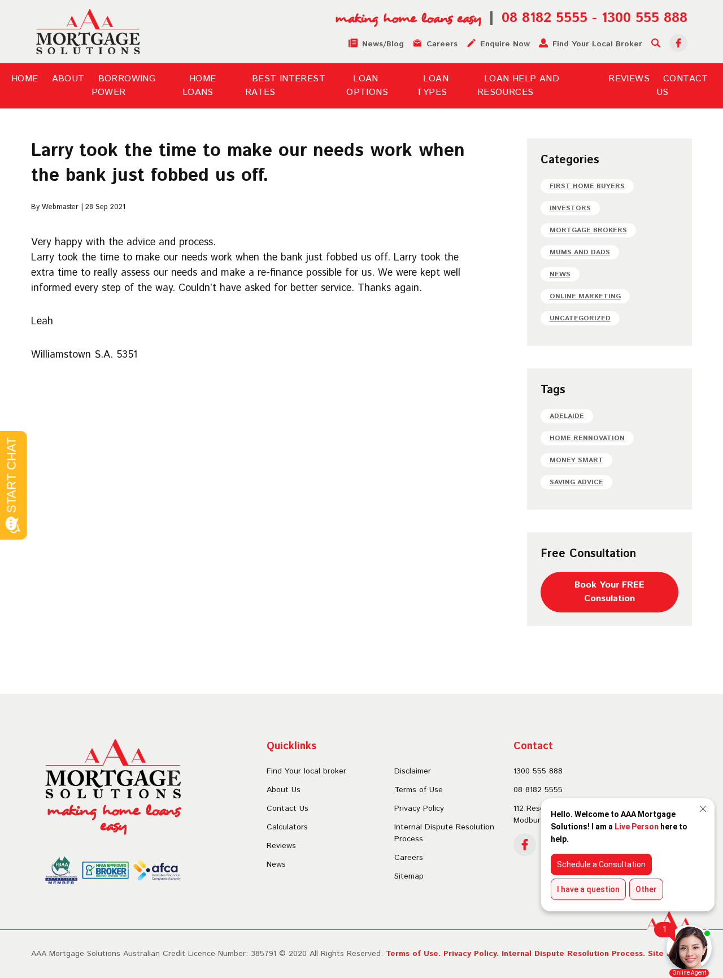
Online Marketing (585, 296)
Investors (570, 208)
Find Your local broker (306, 771)
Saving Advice (576, 482)
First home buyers (587, 186)
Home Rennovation (587, 438)
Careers (408, 857)
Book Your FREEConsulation (609, 592)
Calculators (287, 827)
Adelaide (567, 416)
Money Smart (576, 460)
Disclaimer (412, 771)
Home (24, 78)
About (68, 78)
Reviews (629, 78)
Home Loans (199, 85)
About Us (283, 790)
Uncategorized (580, 318)
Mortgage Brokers (588, 230)
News (560, 274)
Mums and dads (580, 252)
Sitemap (409, 876)
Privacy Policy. (471, 953)
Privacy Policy (419, 808)
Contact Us (287, 808)
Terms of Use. (413, 953)
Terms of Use (418, 790)
